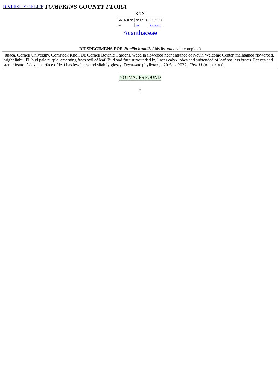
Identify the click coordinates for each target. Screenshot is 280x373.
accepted (155, 24)
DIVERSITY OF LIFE (23, 6)
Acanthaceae (140, 32)
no (137, 24)
